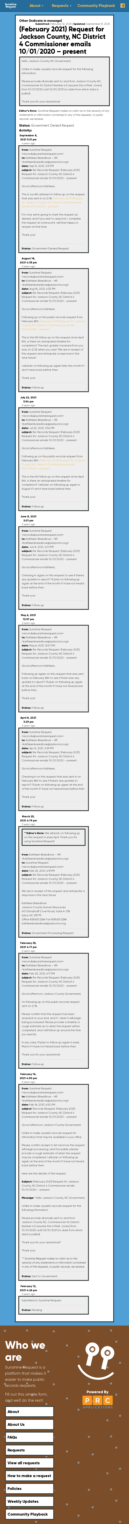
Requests (60, 5)
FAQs (12, 1437)
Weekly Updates (23, 1501)
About (35, 5)
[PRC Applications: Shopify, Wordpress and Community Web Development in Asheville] (97, 1401)
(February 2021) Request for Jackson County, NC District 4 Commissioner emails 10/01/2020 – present (52, 202)
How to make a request (29, 1475)
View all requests (24, 1462)
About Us (16, 1424)
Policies (15, 1488)
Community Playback (96, 5)
